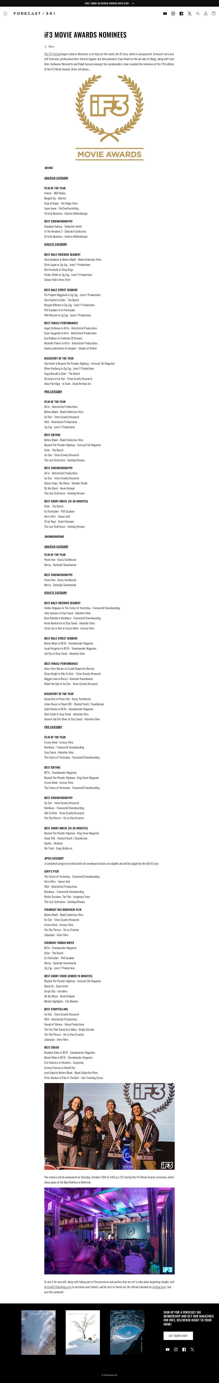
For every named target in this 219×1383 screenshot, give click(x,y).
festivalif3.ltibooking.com (58, 1287)
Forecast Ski (112, 1375)
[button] (5, 13)
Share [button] (51, 46)
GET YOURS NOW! (178, 1336)
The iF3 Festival (52, 54)
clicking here (159, 1287)
